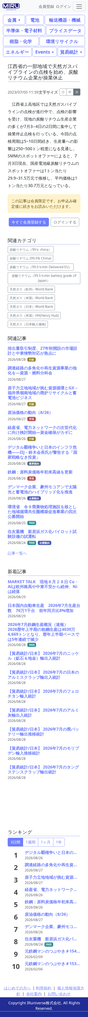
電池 (34, 20)
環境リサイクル (62, 41)
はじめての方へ (17, 988)
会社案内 (34, 993)
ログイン (63, 6)
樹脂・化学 (21, 41)
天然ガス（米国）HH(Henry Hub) (34, 315)
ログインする (64, 222)
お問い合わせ (59, 993)
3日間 (15, 842)
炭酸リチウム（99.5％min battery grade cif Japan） (44, 278)
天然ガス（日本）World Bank (31, 306)
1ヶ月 (46, 842)
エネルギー (17, 52)
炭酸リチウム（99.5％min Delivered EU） (41, 267)
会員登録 (46, 6)
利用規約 (43, 988)
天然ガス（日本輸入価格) (28, 324)
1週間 (30, 842)
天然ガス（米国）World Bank (31, 298)
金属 (11, 20)
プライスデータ (65, 30)
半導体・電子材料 (24, 30)
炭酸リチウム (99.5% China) (30, 258)
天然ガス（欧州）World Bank (31, 289)
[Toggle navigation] (79, 6)
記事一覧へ (17, 553)
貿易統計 (69, 52)
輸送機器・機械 (65, 20)
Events (42, 52)
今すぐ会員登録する (29, 222)
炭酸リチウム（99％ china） (31, 249)
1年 (59, 842)
